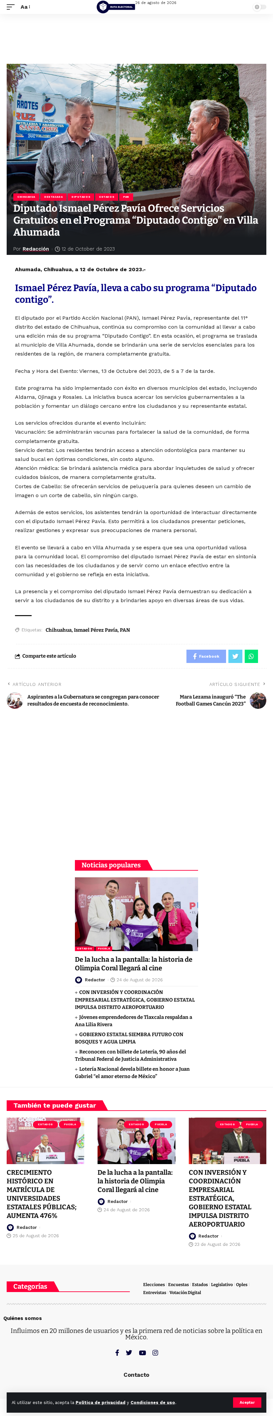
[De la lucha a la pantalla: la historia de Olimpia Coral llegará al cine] (136, 914)
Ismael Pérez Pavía (96, 630)
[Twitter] (129, 1353)
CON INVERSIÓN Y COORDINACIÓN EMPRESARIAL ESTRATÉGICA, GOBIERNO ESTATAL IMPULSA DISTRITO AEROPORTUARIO (135, 999)
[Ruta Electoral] (116, 7)
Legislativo (222, 1284)
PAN (126, 196)
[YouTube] (142, 1353)
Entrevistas (154, 1292)
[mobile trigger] (12, 6)
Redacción (36, 249)
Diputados (81, 196)
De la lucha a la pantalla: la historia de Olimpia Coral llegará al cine (133, 963)
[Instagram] (155, 1353)
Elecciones (154, 1284)
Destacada (53, 196)
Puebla (104, 948)
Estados (106, 196)
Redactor (95, 979)
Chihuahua (26, 196)
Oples (241, 1284)
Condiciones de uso (153, 1402)
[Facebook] (117, 1353)
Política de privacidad (101, 1402)
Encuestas (178, 1284)
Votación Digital (185, 1292)
